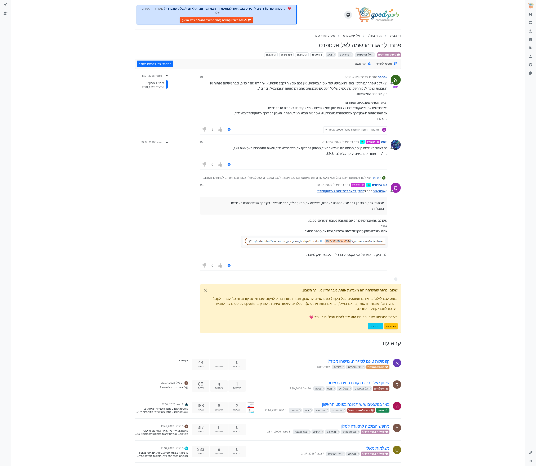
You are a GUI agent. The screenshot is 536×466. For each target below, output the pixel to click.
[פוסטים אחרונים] (530, 31)
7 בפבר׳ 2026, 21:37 (312, 453)
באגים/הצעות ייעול (359, 410)
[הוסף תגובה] (229, 129)
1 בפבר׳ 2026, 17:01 (357, 77)
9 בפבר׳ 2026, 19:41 (172, 426)
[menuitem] (5, 5)
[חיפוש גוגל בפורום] (530, 65)
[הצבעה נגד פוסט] (204, 129)
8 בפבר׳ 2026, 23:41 (278, 431)
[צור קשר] (530, 73)
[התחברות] (5, 5)
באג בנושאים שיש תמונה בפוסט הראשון (355, 404)
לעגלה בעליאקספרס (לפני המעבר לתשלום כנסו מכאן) (214, 20)
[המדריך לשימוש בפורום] (530, 14)
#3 (202, 184)
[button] (530, 452)
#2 (202, 142)
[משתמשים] (530, 56)
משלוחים (379, 388)
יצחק (384, 142)
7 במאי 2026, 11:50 (172, 404)
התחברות (375, 326)
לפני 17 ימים (323, 366)
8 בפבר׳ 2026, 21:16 (172, 448)
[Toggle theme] (348, 15)
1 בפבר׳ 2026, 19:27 (329, 184)
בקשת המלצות (376, 367)
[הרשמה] (5, 13)
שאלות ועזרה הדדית (373, 431)
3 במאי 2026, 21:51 (275, 410)
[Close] (205, 290)
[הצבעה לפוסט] (220, 129)
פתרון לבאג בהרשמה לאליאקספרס (340, 191)
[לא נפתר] (530, 39)
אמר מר (382, 77)
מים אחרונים (379, 184)
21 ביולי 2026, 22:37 (172, 382)
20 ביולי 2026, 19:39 (300, 388)
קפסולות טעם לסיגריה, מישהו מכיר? (358, 361)
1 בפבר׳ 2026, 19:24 (338, 142)
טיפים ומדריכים (387, 54)
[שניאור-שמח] (186, 404)
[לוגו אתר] (377, 15)
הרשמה (391, 326)
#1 (201, 77)
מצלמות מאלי (377, 448)
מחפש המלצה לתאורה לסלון (365, 426)
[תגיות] (530, 48)
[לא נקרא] (530, 23)
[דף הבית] (530, 6)
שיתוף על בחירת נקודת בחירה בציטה (358, 382)
